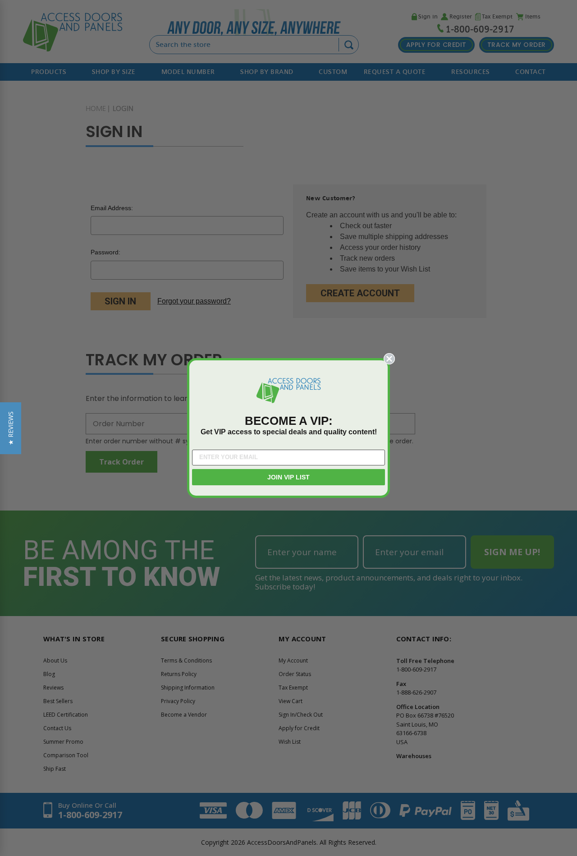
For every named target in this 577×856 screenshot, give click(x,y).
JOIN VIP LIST (288, 477)
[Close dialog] (389, 358)
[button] (10, 428)
